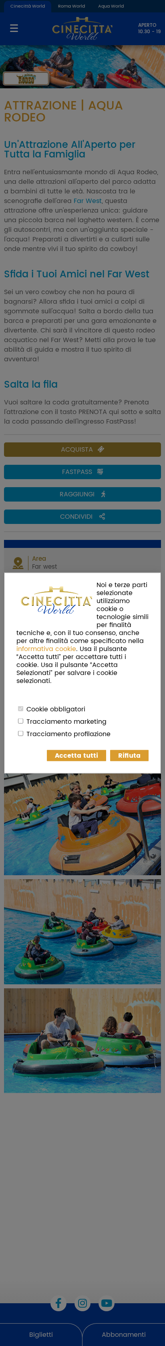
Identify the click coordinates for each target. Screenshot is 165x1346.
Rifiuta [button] (129, 756)
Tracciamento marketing (66, 722)
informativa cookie (46, 649)
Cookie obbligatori (55, 709)
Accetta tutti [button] (76, 756)
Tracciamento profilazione (68, 734)
